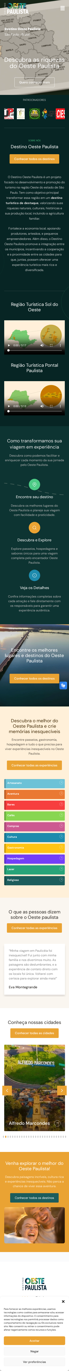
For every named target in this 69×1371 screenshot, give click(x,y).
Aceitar (34, 1341)
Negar (34, 1351)
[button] (63, 1301)
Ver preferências (34, 1362)
